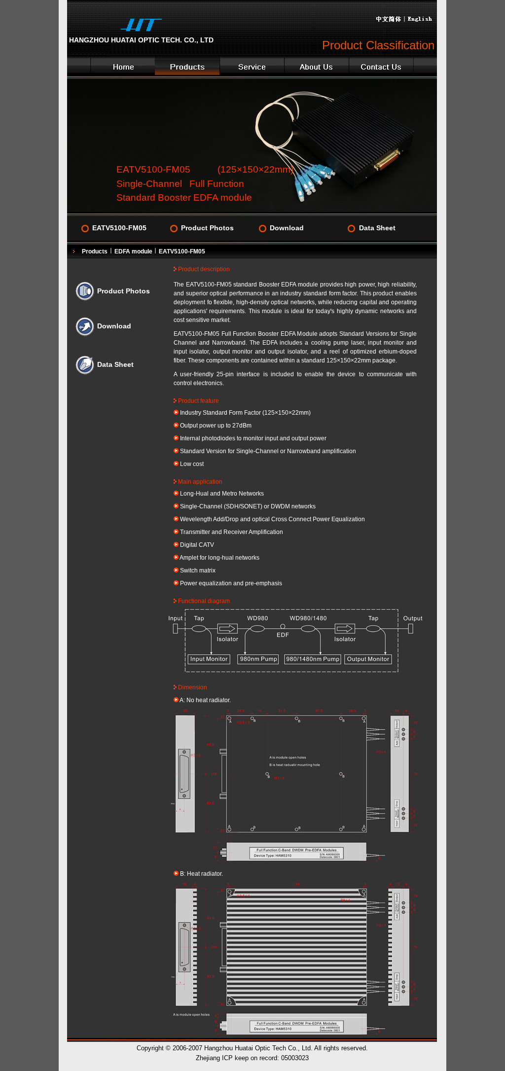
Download (287, 228)
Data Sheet (377, 228)
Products (95, 251)
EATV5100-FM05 (119, 228)
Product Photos (207, 228)
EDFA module (134, 251)
